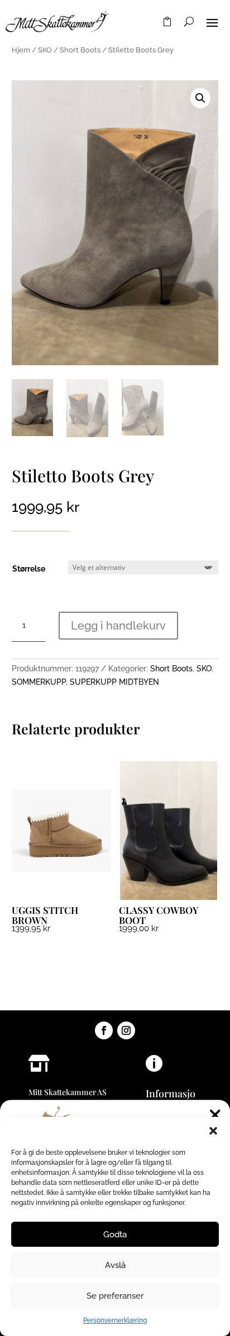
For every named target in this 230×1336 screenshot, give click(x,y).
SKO (45, 50)
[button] (213, 1130)
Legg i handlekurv (118, 625)
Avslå (115, 1265)
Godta (115, 1234)
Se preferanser (115, 1296)
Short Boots (80, 50)
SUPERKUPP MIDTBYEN (114, 681)
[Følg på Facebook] (104, 1030)
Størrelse (28, 568)
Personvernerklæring (115, 1320)
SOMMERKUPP (39, 681)
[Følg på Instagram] (126, 1030)
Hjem (21, 50)
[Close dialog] (215, 1115)
